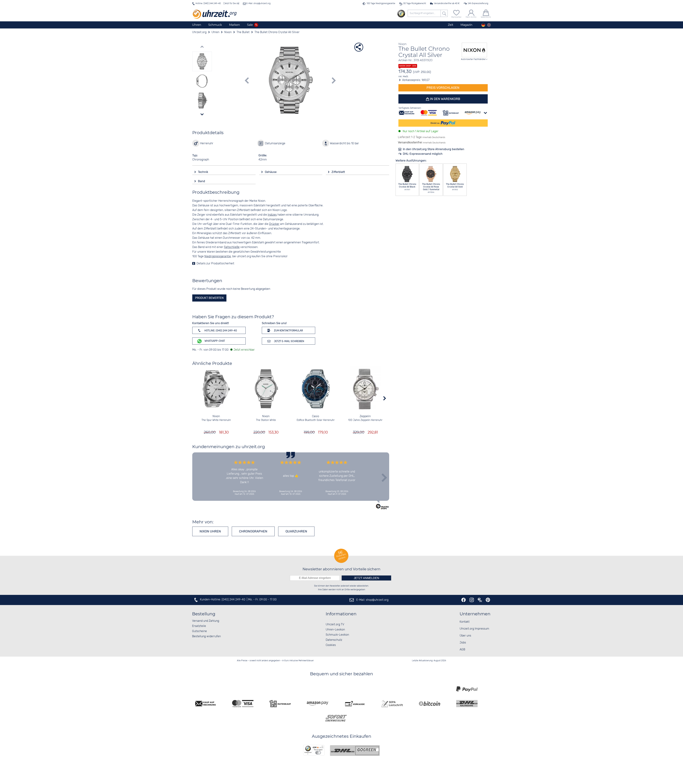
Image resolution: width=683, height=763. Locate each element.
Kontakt (465, 622)
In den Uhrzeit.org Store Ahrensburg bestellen (433, 149)
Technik (203, 172)
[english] (489, 25)
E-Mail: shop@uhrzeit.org (258, 3)
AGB (462, 649)
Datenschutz (334, 640)
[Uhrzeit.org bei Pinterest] (488, 600)
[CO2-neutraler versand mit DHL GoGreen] (355, 750)
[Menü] (322, 747)
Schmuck (215, 25)
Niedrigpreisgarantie (217, 256)
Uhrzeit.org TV (335, 624)
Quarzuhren (296, 531)
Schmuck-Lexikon (337, 635)
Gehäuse (271, 172)
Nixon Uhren (210, 531)
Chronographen (253, 531)
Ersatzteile (199, 626)
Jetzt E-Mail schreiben (288, 341)
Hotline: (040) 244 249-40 (208, 3)
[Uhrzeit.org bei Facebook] (463, 600)
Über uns (465, 636)
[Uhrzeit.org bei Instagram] (472, 600)
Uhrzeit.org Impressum (474, 629)
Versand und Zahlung (205, 621)
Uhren (196, 25)
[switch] (318, 752)
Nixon (216, 416)
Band (202, 181)
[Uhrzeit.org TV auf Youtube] (480, 600)
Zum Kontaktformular (288, 330)
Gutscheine (199, 631)
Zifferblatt (339, 172)
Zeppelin (365, 416)
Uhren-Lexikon (335, 630)
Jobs (463, 643)
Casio (315, 416)
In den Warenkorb (444, 99)
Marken (234, 25)
